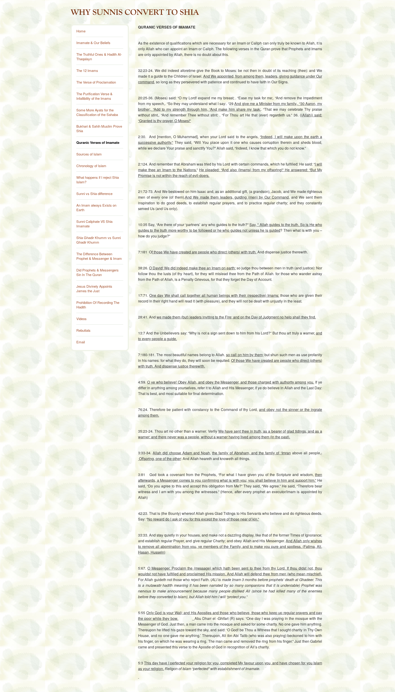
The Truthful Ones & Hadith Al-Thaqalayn (99, 56)
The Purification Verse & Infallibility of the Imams (94, 96)
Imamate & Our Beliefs (93, 42)
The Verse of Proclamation (96, 82)
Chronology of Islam (91, 165)
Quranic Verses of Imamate (97, 142)
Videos (81, 318)
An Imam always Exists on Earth (96, 207)
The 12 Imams (87, 70)
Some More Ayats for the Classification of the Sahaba (97, 112)
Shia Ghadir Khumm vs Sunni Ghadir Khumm (98, 240)
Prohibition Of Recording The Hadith (97, 304)
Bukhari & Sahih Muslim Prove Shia (99, 128)
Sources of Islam (89, 154)
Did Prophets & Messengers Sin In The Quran (97, 272)
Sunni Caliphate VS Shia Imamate (94, 223)
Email (80, 341)
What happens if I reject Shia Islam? (97, 179)
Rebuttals (83, 330)
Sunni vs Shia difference (94, 193)
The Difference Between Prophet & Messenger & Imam (99, 256)
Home (80, 31)
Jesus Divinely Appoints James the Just (94, 288)
